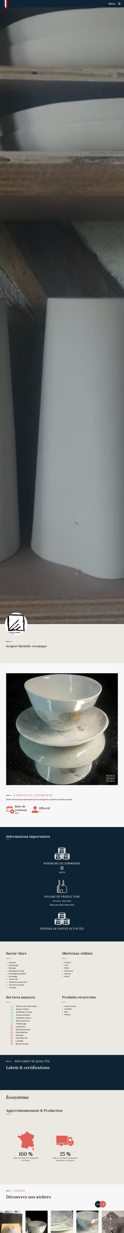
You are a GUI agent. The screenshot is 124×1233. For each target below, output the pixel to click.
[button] (98, 1204)
